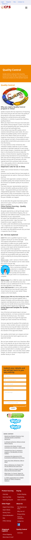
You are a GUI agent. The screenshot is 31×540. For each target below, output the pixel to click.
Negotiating (20, 497)
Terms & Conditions (20, 517)
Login (2, 2)
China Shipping (7, 534)
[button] (26, 8)
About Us (4, 4)
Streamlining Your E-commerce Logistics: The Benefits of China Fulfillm (13, 452)
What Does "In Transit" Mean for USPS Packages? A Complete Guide (14, 474)
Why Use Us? (21, 511)
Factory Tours (6, 512)
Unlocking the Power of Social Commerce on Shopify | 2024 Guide (14, 447)
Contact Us (21, 2)
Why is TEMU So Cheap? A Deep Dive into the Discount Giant (13, 470)
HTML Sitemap (7, 521)
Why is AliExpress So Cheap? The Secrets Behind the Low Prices (13, 465)
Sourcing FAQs (7, 497)
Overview (5, 494)
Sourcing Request (8, 500)
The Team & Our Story (22, 507)
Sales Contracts (21, 500)
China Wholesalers (8, 515)
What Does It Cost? (8, 537)
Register (8, 2)
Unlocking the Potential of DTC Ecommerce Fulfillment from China (14, 457)
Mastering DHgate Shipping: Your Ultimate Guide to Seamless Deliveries (14, 437)
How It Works (6, 510)
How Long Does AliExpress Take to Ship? (14, 461)
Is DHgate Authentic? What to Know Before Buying (14, 442)
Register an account (19, 406)
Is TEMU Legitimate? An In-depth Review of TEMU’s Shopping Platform (14, 479)
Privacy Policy (21, 514)
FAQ (14, 2)
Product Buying (21, 494)
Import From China (8, 507)
